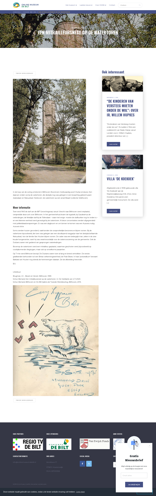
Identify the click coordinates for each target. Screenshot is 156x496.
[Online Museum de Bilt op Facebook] (82, 464)
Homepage (17, 12)
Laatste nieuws (85, 5)
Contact (112, 5)
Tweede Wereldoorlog (24, 73)
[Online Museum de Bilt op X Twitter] (89, 464)
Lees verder (113, 144)
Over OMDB (99, 5)
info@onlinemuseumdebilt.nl (24, 462)
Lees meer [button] (80, 492)
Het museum (70, 5)
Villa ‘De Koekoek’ (120, 178)
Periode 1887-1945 (29, 12)
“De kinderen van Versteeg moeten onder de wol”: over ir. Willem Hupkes (122, 108)
